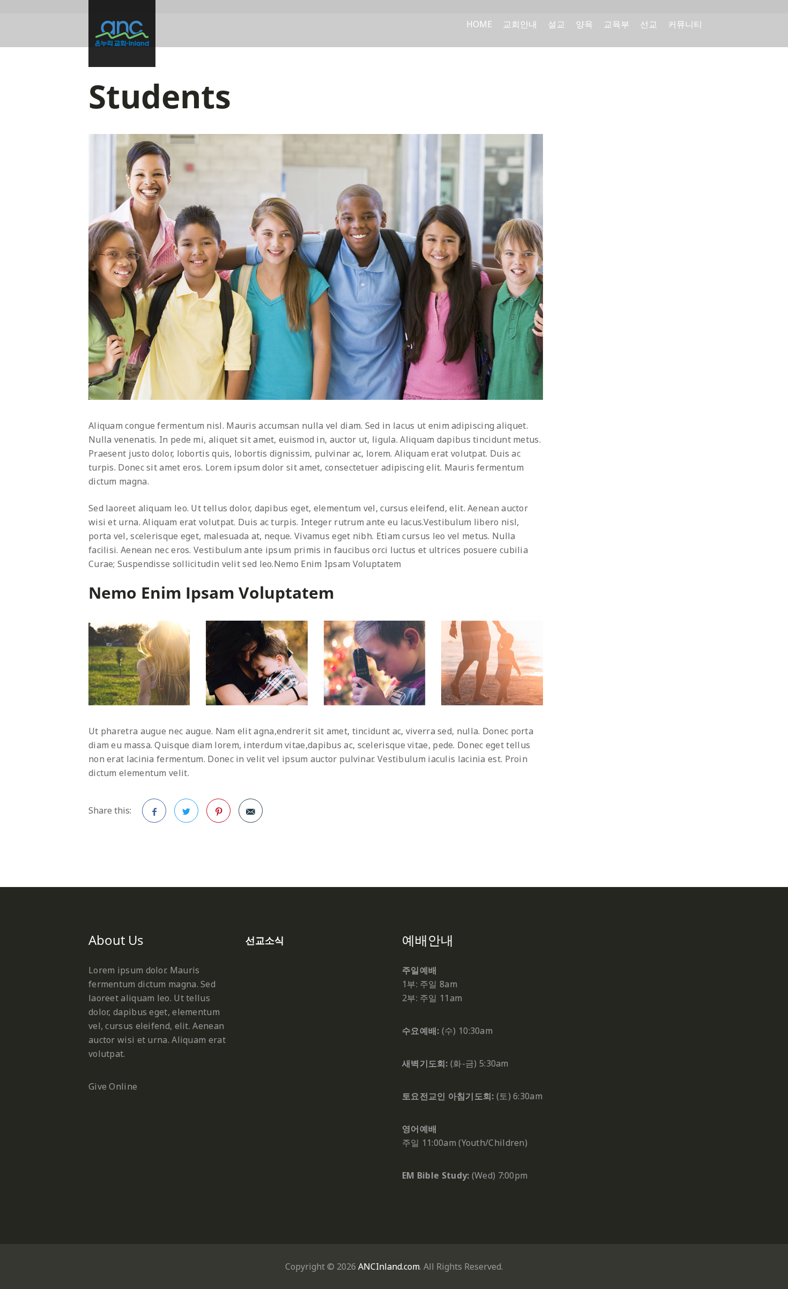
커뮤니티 (685, 24)
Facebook (154, 811)
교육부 (616, 24)
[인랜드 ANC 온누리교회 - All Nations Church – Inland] (121, 33)
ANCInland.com (389, 1266)
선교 (648, 24)
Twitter (186, 811)
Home (479, 24)
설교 (556, 24)
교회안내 (520, 24)
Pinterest (218, 811)
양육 (584, 24)
